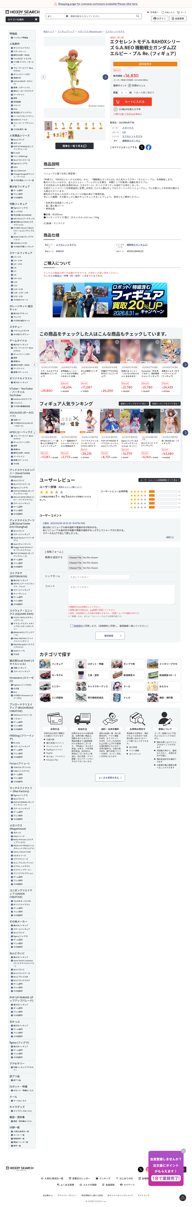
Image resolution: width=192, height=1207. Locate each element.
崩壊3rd (16, 361)
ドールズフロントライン (23, 116)
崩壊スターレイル (20, 372)
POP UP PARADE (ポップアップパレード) (23, 554)
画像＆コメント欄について (70, 486)
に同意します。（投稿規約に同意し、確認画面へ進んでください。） (112, 625)
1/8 (14, 274)
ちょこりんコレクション (23, 862)
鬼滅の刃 (17, 77)
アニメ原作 (18, 194)
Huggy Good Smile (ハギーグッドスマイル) (23, 548)
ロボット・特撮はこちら (23, 1090)
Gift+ (15, 167)
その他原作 (18, 197)
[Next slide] (105, 77)
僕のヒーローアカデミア (23, 91)
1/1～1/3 (17, 256)
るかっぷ (17, 143)
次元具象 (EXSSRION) (22, 215)
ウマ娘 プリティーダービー (23, 63)
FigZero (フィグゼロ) (22, 684)
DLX (15, 692)
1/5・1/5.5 (17, 264)
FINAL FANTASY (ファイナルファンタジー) (23, 639)
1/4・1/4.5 (17, 260)
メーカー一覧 (18, 1135)
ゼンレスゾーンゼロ (21, 74)
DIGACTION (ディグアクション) (23, 238)
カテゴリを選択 (16, 19)
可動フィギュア (19, 667)
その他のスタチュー (21, 334)
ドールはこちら (19, 1100)
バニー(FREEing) (20, 156)
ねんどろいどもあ (20, 976)
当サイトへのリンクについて (120, 1195)
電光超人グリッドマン (22, 112)
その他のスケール (20, 299)
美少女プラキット (20, 313)
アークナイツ (18, 94)
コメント (50, 586)
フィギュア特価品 (20, 37)
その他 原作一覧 (20, 129)
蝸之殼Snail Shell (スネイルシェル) (23, 223)
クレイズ (17, 317)
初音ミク (17, 419)
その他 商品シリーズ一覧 (23, 180)
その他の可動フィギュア (23, 246)
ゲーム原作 (18, 190)
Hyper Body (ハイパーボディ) (23, 539)
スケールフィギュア (21, 503)
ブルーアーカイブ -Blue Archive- (23, 69)
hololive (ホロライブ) (22, 399)
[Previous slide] (43, 77)
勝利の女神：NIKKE (21, 55)
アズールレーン (19, 51)
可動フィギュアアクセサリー (23, 1068)
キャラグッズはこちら (22, 1111)
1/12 (15, 285)
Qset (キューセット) (22, 544)
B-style (16, 152)
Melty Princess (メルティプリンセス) (23, 841)
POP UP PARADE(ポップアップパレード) (23, 148)
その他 (16, 463)
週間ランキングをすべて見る (133, 403)
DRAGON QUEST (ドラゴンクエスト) (23, 646)
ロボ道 (16, 688)
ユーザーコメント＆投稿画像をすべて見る (158, 480)
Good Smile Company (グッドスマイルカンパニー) (23, 963)
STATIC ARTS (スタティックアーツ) (23, 619)
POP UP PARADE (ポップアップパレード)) (23, 492)
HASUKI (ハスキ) (20, 243)
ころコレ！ (18, 718)
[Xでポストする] (142, 147)
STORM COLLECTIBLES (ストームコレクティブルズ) (23, 231)
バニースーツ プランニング (23, 124)
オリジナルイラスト (21, 47)
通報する (170, 537)
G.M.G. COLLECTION (22, 851)
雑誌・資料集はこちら (22, 1121)
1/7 (14, 271)
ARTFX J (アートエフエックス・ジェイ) (23, 585)
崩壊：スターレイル (21, 87)
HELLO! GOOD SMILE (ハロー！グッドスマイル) (23, 498)
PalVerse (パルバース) (22, 715)
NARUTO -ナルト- (20, 119)
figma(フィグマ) (20, 163)
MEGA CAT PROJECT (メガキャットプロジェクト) (23, 847)
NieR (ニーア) (19, 650)
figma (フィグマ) (20, 207)
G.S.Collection (19, 170)
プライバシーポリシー (67, 1195)
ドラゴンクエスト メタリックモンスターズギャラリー (23, 626)
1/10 (15, 282)
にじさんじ (18, 402)
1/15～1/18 (18, 289)
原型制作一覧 (18, 1138)
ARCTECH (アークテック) (24, 218)
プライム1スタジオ (21, 330)
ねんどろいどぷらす (21, 980)
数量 (115, 92)
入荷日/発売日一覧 (21, 1131)
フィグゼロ (18, 211)
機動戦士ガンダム (131, 140)
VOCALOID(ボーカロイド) (22, 82)
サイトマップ (143, 1195)
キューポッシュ (19, 593)
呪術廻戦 (17, 101)
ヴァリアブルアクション (23, 873)
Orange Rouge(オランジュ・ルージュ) (23, 175)
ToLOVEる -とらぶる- (22, 901)
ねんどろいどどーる (21, 160)
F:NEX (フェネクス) (21, 771)
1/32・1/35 (18, 296)
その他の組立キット (21, 320)
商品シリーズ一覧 (20, 1142)
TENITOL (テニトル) (22, 767)
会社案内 (46, 1195)
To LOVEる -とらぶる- (22, 58)
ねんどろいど (18, 139)
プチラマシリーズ (20, 859)
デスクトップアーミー (22, 869)
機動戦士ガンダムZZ (137, 244)
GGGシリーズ (18, 836)
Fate (15, 109)
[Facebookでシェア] (148, 147)
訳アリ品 (17, 1080)
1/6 (14, 267)
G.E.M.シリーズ (19, 855)
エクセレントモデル (21, 866)
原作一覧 (17, 1145)
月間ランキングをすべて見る (164, 403)
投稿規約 (78, 625)
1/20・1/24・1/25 (20, 292)
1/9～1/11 (17, 278)
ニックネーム (52, 576)
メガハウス (128, 127)
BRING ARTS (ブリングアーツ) (23, 633)
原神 (15, 98)
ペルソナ (17, 105)
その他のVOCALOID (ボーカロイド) (23, 424)
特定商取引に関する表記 (92, 1195)
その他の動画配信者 (21, 406)
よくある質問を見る (109, 777)
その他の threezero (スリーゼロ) (23, 696)
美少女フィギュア (20, 344)
